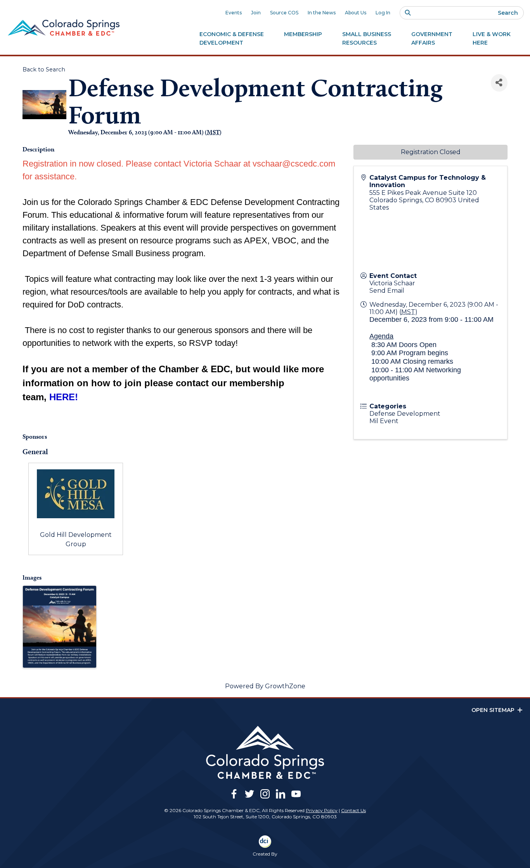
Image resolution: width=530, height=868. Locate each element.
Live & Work (492, 38)
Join (256, 13)
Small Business (366, 38)
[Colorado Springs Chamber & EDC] (64, 27)
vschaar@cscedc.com (294, 163)
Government (431, 38)
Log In (383, 13)
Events (233, 13)
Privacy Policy (322, 810)
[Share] (499, 83)
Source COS (284, 13)
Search (508, 12)
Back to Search (44, 69)
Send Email (386, 290)
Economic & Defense (231, 38)
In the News (322, 13)
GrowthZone (285, 686)
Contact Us (353, 810)
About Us (355, 13)
